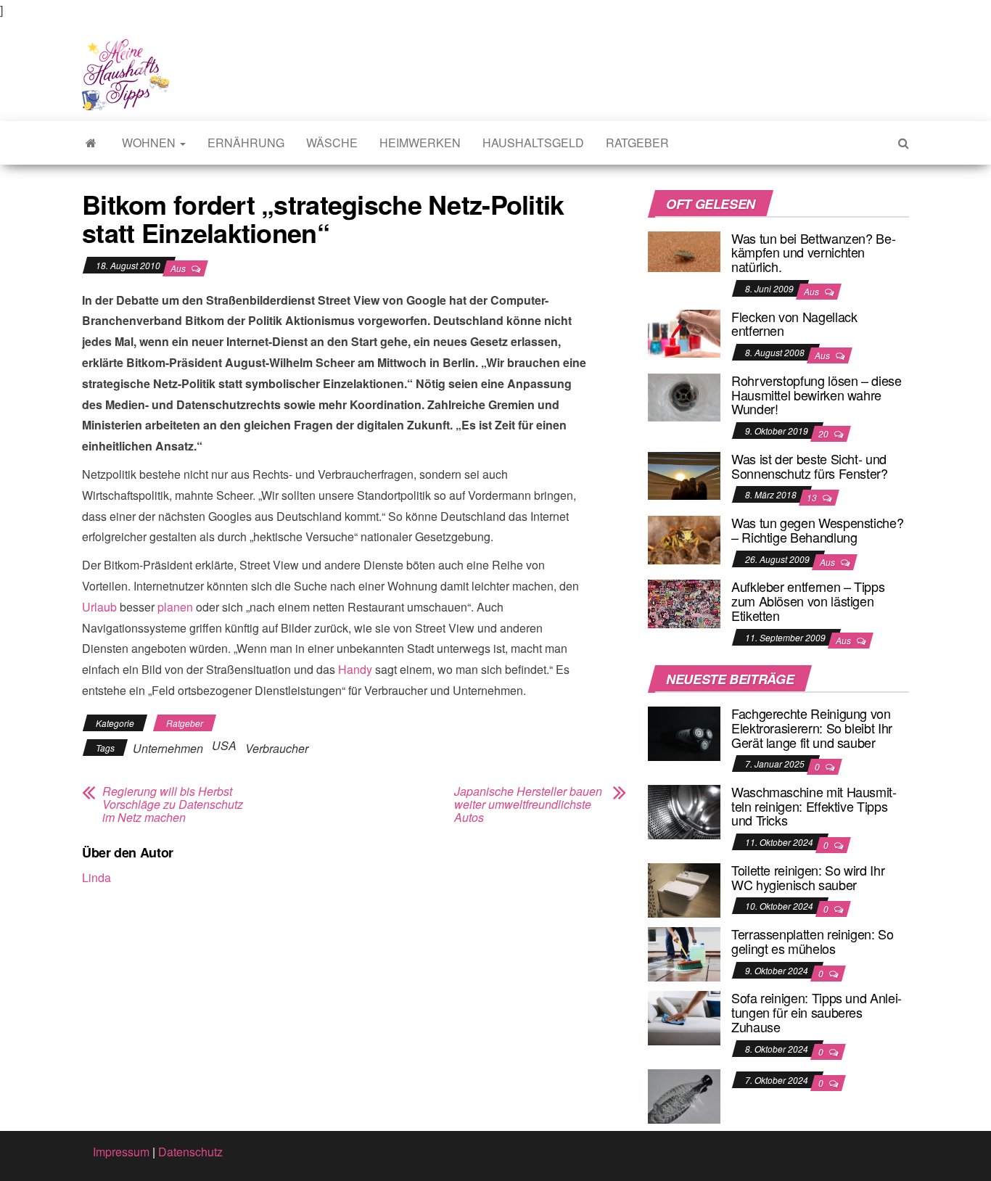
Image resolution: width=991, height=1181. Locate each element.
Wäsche (332, 142)
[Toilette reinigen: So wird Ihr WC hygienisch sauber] (684, 889)
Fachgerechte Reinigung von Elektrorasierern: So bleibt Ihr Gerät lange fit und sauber (811, 728)
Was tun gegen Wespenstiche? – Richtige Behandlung (817, 529)
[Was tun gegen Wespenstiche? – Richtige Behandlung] (684, 538)
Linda (96, 877)
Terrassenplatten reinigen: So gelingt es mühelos (812, 941)
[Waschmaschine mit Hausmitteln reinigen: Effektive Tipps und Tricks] (684, 810)
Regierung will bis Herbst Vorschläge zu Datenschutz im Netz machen (172, 804)
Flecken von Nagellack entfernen (794, 323)
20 (824, 433)
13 (813, 497)
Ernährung (245, 142)
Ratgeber (637, 142)
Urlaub (99, 606)
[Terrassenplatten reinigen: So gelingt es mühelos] (684, 953)
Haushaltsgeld (533, 142)
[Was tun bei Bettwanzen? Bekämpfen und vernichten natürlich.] (684, 250)
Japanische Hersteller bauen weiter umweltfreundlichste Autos (528, 804)
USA (224, 745)
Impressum (121, 1151)
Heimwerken (420, 142)
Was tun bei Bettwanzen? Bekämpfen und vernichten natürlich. (813, 252)
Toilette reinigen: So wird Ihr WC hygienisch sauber (807, 877)
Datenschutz (190, 1151)
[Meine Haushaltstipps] (91, 143)
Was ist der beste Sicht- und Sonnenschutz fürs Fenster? (809, 465)
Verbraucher (276, 748)
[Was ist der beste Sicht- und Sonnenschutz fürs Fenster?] (684, 474)
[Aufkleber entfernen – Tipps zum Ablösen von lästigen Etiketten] (684, 602)
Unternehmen (168, 748)
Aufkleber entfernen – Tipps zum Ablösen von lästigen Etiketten (807, 601)
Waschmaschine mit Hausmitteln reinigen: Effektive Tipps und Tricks (814, 806)
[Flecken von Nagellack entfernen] (684, 332)
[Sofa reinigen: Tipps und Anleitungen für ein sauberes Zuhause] (684, 1016)
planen (175, 606)
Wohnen (150, 142)
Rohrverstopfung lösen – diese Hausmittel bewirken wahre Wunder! (816, 395)
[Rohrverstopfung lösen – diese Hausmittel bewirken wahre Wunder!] (684, 395)
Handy (355, 669)
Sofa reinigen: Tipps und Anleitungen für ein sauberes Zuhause (816, 1012)
